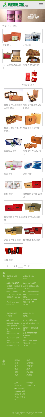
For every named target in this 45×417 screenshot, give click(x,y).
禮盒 (15, 26)
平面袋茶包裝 (19, 388)
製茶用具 (30, 363)
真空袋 (29, 375)
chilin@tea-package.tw (13, 303)
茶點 (28, 360)
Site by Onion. (32, 413)
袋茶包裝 (30, 372)
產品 (9, 26)
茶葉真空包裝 (19, 394)
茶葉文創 (18, 386)
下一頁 (27, 266)
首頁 (4, 26)
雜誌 (28, 369)
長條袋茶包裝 (19, 391)
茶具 (16, 375)
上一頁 (5, 266)
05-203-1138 (12, 320)
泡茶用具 (30, 366)
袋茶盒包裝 (30, 386)
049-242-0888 (29, 283)
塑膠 (16, 372)
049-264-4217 (12, 283)
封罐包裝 (30, 383)
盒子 (16, 366)
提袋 (16, 363)
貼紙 (16, 383)
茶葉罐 (17, 360)
